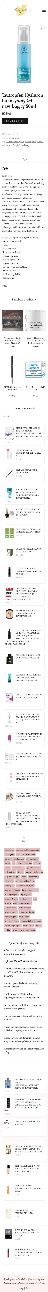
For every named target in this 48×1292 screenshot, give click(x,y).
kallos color (9, 881)
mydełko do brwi (11, 899)
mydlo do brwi (25, 899)
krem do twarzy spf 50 (25, 885)
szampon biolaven (12, 921)
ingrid (24, 877)
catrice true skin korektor (14, 859)
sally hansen (24, 917)
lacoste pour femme (12, 890)
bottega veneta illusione (25, 854)
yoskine (8, 930)
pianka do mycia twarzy (22, 903)
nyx (34, 899)
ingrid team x (33, 877)
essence (7, 868)
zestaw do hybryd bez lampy (24, 930)
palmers (8, 903)
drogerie (37, 863)
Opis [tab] (25, 159)
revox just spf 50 (11, 917)
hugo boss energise (12, 877)
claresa (7, 863)
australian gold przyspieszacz (27, 850)
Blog (28, 1288)
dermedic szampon (24, 863)
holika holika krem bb (34, 872)
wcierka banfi (28, 925)
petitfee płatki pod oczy (19, 145)
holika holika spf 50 (15, 141)
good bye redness (33, 868)
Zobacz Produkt (15, 121)
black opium (9, 854)
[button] (42, 29)
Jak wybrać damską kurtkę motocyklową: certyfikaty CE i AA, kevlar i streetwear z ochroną (24, 972)
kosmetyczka (30, 141)
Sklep (21, 1288)
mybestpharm (26, 894)
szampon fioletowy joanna (31, 921)
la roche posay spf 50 (30, 890)
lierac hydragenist (11, 894)
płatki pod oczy (25, 908)
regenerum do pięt (27, 912)
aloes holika (9, 850)
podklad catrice (10, 908)
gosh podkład (10, 872)
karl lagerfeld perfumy (25, 881)
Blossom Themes (11, 1283)
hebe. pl (20, 872)
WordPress (39, 1283)
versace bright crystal (13, 925)
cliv (13, 863)
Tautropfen (16, 138)
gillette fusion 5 (19, 868)
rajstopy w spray (11, 912)
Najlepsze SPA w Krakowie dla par (20, 961)
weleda (38, 925)
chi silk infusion (32, 859)
